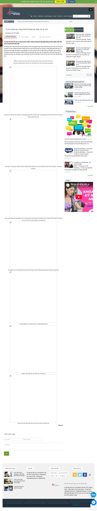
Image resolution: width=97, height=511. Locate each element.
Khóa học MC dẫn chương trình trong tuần (57, 501)
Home (35, 16)
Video (54, 16)
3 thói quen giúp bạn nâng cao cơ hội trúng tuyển (19, 481)
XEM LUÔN (60, 1)
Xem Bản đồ (75, 505)
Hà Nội (52, 476)
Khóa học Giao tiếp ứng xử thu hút (83, 100)
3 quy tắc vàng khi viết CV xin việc (19, 487)
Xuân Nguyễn (25, 37)
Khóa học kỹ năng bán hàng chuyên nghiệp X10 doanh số (30, 21)
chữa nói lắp (53, 473)
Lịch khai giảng (48, 16)
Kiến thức (59, 16)
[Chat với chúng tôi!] (94, 502)
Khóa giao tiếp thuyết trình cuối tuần (35, 501)
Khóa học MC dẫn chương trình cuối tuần (80, 501)
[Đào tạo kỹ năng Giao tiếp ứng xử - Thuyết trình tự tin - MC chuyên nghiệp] (13, 12)
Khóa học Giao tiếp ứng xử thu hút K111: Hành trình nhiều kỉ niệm (83, 49)
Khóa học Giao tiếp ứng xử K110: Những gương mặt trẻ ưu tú (83, 63)
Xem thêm (69, 75)
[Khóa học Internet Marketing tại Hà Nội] (79, 125)
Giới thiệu (40, 16)
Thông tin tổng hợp (10, 36)
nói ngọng (62, 476)
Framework (48, 37)
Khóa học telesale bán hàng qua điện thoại (59, 503)
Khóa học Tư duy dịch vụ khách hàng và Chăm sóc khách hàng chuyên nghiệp (82, 85)
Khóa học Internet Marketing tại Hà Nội (75, 139)
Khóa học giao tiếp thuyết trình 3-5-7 (15, 501)
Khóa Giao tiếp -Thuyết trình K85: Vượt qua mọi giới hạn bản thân (83, 36)
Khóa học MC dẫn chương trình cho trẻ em (35, 503)
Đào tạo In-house (75, 503)
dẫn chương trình (63, 473)
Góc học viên (79, 29)
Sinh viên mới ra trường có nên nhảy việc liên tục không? (19, 474)
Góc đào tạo (70, 29)
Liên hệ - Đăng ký (67, 16)
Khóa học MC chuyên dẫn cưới (15, 503)
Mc (56, 476)
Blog (43, 37)
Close (28, 14)
